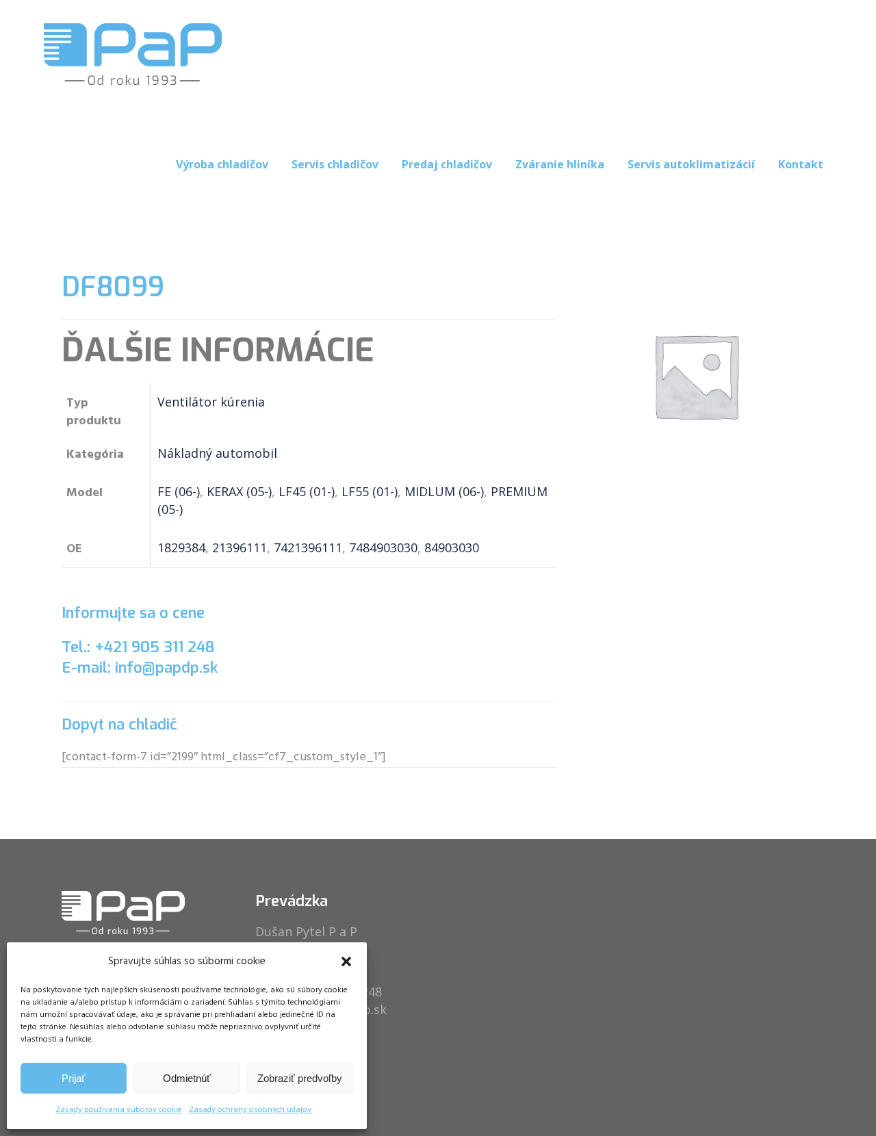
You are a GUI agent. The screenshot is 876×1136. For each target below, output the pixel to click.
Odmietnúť (187, 1078)
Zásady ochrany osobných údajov (250, 1110)
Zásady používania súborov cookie (118, 1110)
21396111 (239, 547)
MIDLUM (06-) (444, 491)
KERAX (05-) (239, 491)
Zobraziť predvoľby (299, 1078)
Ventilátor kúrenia (211, 401)
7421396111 (308, 547)
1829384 (181, 547)
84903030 (451, 547)
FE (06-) (178, 491)
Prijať (74, 1078)
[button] (346, 961)
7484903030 (383, 547)
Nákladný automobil (217, 453)
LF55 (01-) (370, 491)
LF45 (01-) (307, 491)
